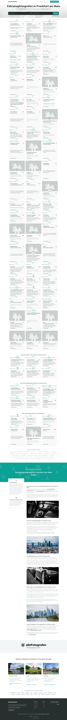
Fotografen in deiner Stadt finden (14, 707)
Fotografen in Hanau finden (32, 684)
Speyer (35, 694)
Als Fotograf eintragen (54, 1)
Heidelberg (27, 694)
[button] (38, 2)
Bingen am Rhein (50, 692)
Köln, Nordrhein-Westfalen (32, 389)
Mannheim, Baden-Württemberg (16, 205)
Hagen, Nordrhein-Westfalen (16, 389)
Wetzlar (45, 692)
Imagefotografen (45, 455)
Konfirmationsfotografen (16, 455)
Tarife (44, 703)
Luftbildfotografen (41, 453)
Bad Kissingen (48, 694)
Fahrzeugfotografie (13, 482)
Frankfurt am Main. (30, 490)
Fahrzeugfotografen (50, 489)
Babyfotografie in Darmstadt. (36, 630)
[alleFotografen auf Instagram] (36, 716)
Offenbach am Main (13, 692)
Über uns (41, 1)
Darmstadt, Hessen (14, 80)
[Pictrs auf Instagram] (36, 718)
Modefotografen (26, 453)
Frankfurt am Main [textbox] (36, 13)
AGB (35, 708)
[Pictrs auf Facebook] (37, 718)
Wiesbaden (27, 692)
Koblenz (32, 694)
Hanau (19, 692)
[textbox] (12, 13)
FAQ (45, 1)
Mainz (31, 692)
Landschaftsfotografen (33, 453)
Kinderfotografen (24, 455)
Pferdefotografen (12, 453)
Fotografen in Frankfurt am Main (15, 499)
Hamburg (45, 430)
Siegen (39, 694)
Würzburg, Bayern (47, 302)
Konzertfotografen (55, 453)
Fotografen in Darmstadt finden (49, 684)
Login (48, 1)
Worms (55, 692)
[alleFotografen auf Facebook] (37, 716)
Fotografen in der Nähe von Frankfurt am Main (33, 690)
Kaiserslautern (53, 694)
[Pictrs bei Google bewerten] (34, 718)
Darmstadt (22, 692)
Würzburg (42, 694)
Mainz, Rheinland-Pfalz (47, 122)
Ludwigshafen (18, 694)
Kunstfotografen (48, 453)
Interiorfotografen (31, 455)
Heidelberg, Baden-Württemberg (49, 227)
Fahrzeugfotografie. (32, 634)
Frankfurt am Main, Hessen (32, 46)
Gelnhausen (40, 692)
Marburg (23, 694)
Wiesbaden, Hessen (31, 133)
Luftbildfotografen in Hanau (32, 629)
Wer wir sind (36, 703)
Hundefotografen (52, 455)
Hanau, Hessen (13, 68)
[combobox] (19, 13)
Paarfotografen (19, 453)
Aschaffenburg (36, 692)
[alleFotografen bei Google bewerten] (34, 716)
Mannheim (13, 694)
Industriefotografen (38, 455)
